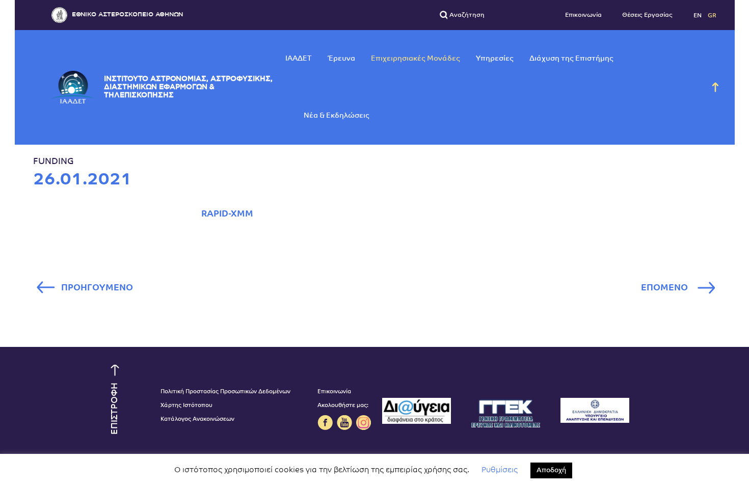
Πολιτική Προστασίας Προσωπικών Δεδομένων (225, 392)
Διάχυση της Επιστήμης (571, 59)
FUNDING (53, 161)
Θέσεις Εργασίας (647, 15)
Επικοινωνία (583, 15)
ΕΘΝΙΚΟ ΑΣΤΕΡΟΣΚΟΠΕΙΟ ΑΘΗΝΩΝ (127, 14)
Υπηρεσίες (495, 59)
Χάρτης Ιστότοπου (186, 406)
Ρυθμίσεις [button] (499, 470)
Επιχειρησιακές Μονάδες (415, 59)
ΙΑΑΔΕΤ (298, 59)
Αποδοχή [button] (551, 470)
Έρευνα (341, 59)
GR (712, 15)
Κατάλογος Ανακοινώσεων (197, 419)
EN (698, 15)
